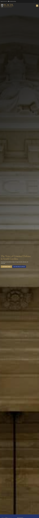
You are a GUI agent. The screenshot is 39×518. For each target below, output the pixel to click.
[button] (34, 1)
